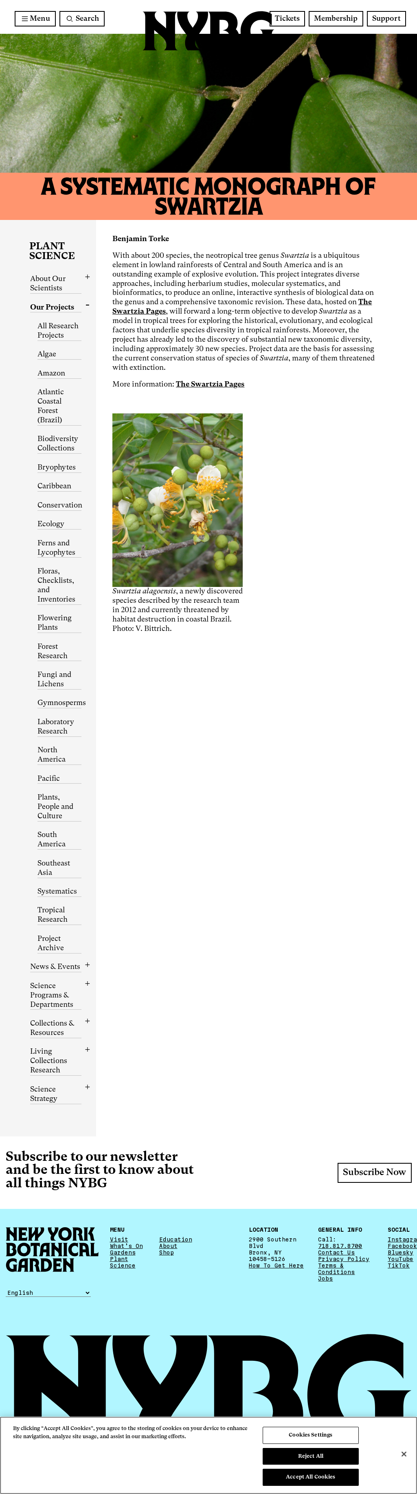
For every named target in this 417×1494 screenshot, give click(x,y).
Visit (119, 1239)
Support (386, 18)
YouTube (400, 1259)
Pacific (48, 778)
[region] (208, 1455)
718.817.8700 (340, 1246)
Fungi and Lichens (54, 679)
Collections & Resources (52, 1028)
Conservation (59, 505)
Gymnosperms (59, 703)
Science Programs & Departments (51, 995)
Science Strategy (43, 1094)
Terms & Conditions (336, 1268)
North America (51, 755)
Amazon (51, 373)
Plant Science (52, 251)
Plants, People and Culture (55, 807)
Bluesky (400, 1252)
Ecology (50, 524)
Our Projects (52, 307)
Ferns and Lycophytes (56, 548)
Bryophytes (56, 467)
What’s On (126, 1246)
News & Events (55, 967)
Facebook (402, 1246)
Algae (46, 354)
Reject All (310, 1456)
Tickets (287, 18)
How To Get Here (276, 1265)
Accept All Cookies (310, 1477)
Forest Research (52, 651)
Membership (336, 18)
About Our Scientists (48, 283)
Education (175, 1239)
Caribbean (54, 486)
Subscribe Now (374, 1172)
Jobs (325, 1278)
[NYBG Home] (208, 31)
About (168, 1246)
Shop (166, 1252)
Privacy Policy (343, 1259)
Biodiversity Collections (57, 443)
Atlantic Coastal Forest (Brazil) (50, 406)
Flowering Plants (54, 623)
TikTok (399, 1265)
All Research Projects (58, 331)
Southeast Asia (53, 868)
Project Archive (50, 943)
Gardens (123, 1252)
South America (51, 839)
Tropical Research (52, 915)
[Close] (404, 1454)
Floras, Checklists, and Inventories (56, 585)
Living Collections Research (48, 1061)
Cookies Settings (310, 1435)
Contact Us (336, 1252)
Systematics (57, 891)
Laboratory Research (55, 726)
